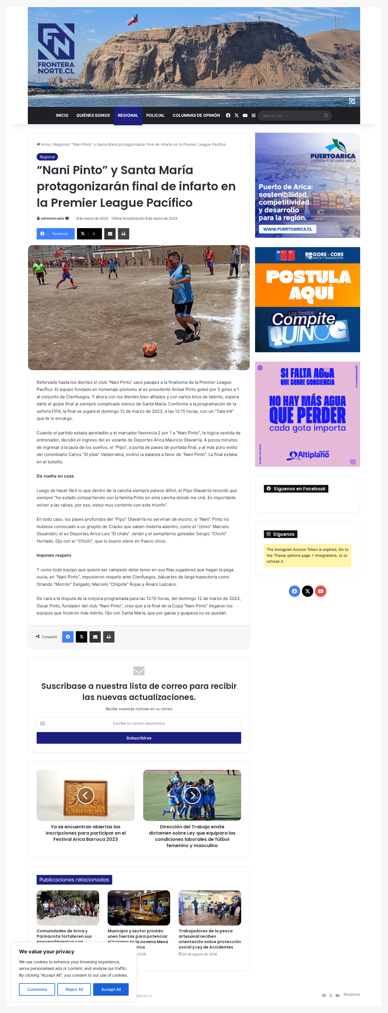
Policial (155, 115)
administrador (52, 218)
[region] (73, 972)
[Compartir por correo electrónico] (110, 233)
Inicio (62, 115)
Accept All (111, 989)
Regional (128, 115)
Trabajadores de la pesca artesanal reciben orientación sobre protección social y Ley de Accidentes (210, 939)
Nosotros (352, 994)
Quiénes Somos (93, 115)
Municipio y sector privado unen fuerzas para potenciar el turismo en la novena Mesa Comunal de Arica (138, 939)
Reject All (74, 989)
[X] (81, 637)
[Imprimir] (123, 233)
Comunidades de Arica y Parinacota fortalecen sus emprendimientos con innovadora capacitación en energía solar (67, 941)
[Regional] (194, 57)
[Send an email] (67, 218)
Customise (37, 989)
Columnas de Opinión (196, 115)
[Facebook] (68, 637)
